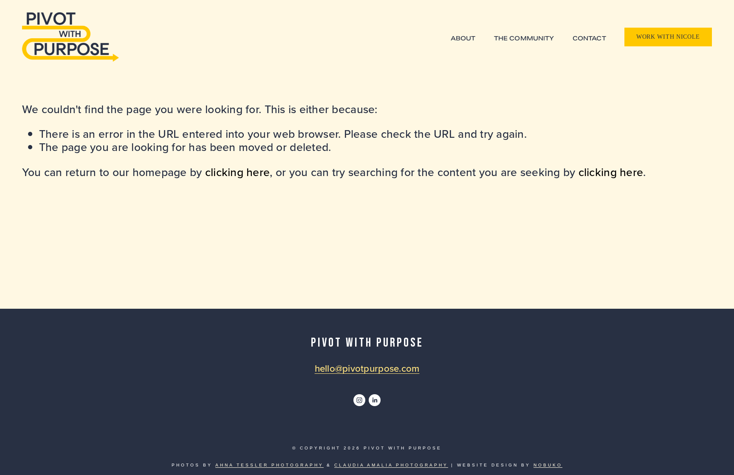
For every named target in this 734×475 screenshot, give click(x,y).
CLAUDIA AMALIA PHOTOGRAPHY (391, 465)
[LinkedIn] (375, 400)
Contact (589, 38)
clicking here (237, 172)
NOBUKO (548, 465)
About (463, 38)
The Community (524, 38)
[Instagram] (359, 400)
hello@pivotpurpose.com (367, 368)
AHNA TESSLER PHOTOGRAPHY (269, 465)
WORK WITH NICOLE (668, 37)
